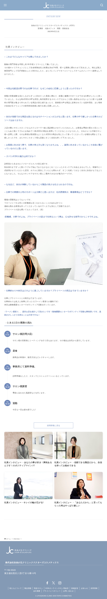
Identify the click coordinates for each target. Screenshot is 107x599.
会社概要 (36, 591)
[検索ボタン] (102, 5)
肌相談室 (74, 588)
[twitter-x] (53, 583)
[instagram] (60, 583)
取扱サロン (38, 588)
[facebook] (47, 583)
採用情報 (94, 588)
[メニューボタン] (5, 5)
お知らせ (84, 588)
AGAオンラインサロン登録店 (57, 588)
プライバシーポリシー (51, 591)
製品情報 (27, 588)
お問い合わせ (68, 591)
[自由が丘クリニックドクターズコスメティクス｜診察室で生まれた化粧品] (53, 5)
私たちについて (16, 588)
